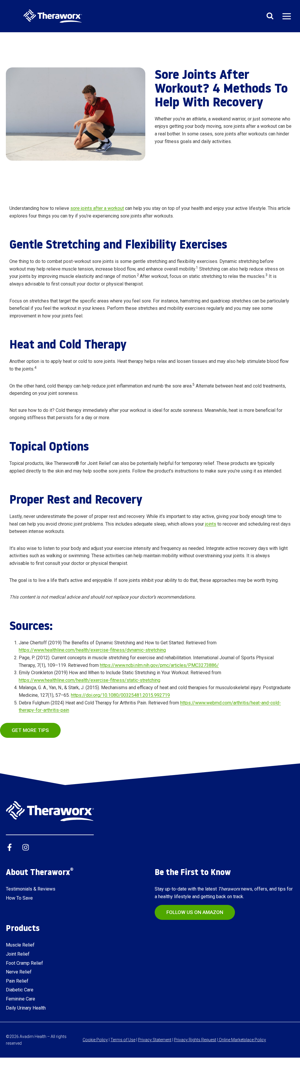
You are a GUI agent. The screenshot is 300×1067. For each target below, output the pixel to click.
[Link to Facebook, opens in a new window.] (9, 847)
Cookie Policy (95, 1039)
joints (210, 524)
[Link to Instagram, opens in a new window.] (25, 847)
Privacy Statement (154, 1039)
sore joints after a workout (97, 208)
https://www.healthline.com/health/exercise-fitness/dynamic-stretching (92, 650)
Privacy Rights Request (195, 1039)
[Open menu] (286, 16)
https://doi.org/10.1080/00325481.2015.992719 (120, 695)
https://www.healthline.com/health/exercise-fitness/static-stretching (89, 680)
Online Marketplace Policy (242, 1039)
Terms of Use (122, 1039)
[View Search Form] (270, 16)
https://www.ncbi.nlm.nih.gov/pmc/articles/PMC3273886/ (159, 665)
